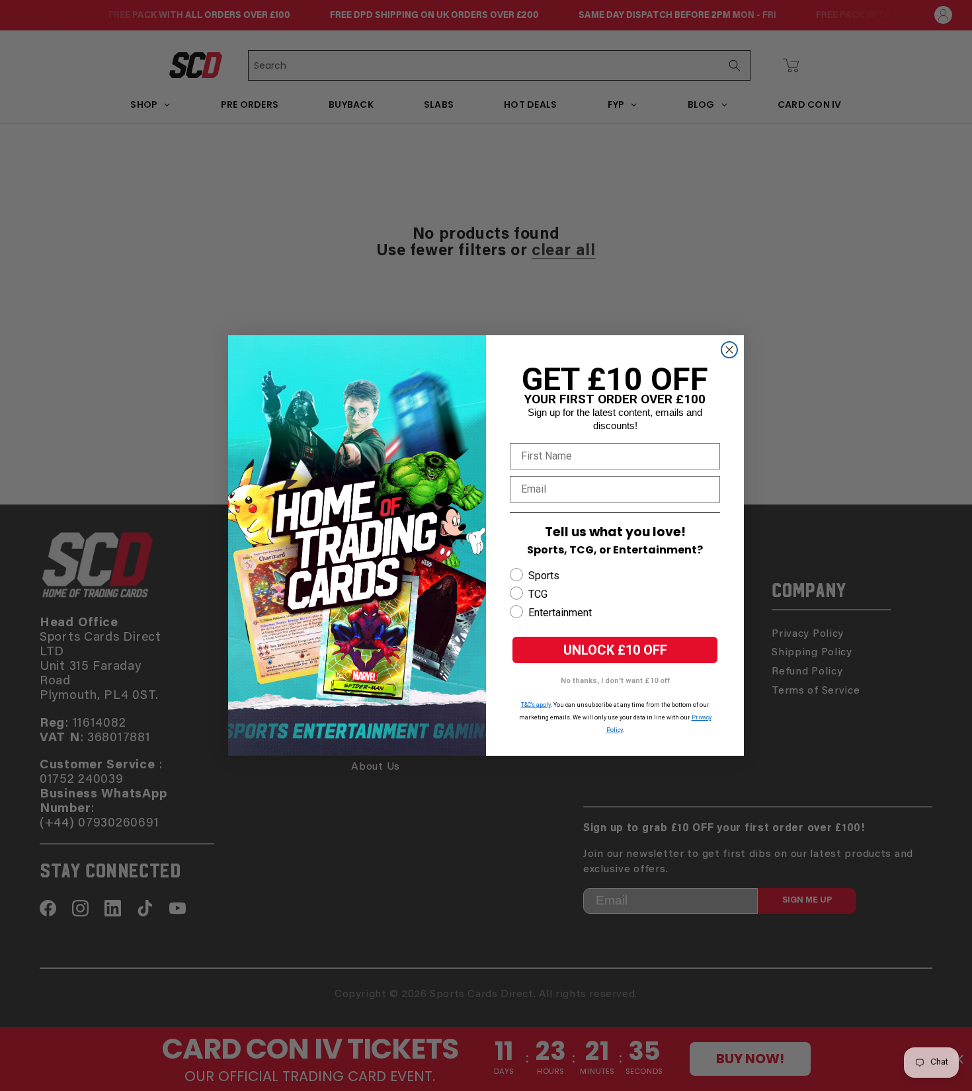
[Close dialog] (729, 350)
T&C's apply (536, 705)
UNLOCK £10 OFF (615, 650)
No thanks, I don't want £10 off (615, 680)
